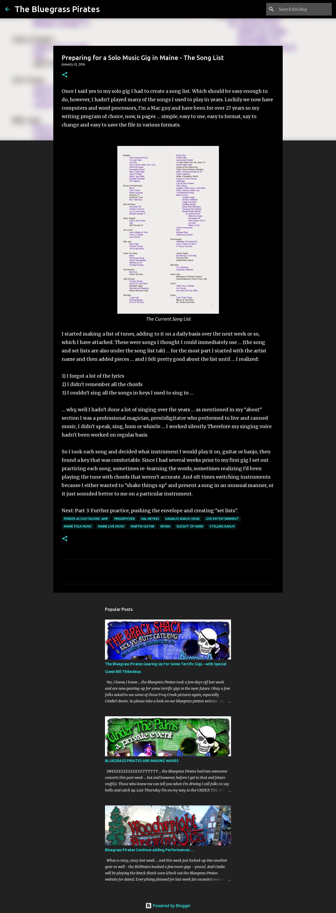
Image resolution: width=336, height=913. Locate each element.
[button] (65, 75)
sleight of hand (189, 526)
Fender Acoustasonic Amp (86, 518)
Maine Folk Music (78, 526)
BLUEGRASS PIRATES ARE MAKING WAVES (141, 761)
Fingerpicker (124, 518)
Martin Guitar (142, 526)
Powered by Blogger (171, 905)
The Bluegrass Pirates (57, 9)
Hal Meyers (150, 518)
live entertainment (222, 518)
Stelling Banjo (222, 526)
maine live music (111, 526)
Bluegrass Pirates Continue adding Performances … (149, 850)
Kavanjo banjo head (182, 518)
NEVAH (165, 526)
